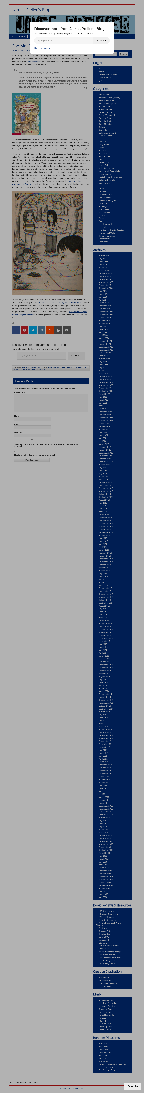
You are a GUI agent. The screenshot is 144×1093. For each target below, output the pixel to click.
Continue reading (42, 48)
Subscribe (101, 40)
